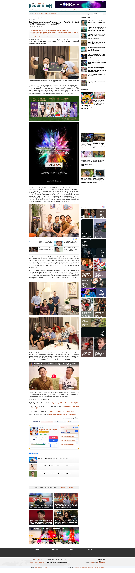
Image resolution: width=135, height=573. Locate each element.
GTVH (80, 567)
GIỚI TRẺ (98, 10)
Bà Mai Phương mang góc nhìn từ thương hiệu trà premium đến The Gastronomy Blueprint (96, 49)
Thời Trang (72, 551)
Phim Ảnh (71, 553)
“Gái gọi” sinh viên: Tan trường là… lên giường (96, 75)
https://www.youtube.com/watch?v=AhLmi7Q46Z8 (65, 403)
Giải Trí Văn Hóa (76, 567)
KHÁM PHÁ (87, 10)
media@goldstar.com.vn (66, 487)
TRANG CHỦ (37, 10)
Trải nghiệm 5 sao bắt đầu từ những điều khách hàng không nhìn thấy (97, 21)
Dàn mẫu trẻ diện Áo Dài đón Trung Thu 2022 (96, 81)
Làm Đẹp (36, 554)
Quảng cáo (36, 562)
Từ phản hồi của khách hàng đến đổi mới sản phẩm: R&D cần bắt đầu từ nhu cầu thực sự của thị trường (97, 29)
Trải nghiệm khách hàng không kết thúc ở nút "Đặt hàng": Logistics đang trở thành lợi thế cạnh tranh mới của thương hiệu (96, 36)
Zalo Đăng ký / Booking (48, 421)
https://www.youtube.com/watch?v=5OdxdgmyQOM (62, 414)
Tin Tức (36, 551)
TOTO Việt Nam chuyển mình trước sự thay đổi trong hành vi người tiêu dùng (97, 55)
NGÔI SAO (49, 10)
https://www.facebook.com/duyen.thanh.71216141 (68, 436)
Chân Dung (54, 553)
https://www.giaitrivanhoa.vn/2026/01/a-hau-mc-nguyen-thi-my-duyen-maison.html (68, 440)
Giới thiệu (31, 562)
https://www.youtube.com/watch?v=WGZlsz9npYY (63, 411)
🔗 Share (53, 440)
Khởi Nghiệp (55, 551)
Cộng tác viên (41, 562)
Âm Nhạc (71, 554)
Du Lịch (89, 553)
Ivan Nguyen (45, 567)
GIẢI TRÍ (75, 10)
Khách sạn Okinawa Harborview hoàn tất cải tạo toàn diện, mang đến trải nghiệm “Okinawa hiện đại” (97, 42)
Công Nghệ (89, 554)
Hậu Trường (37, 553)
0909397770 (91, 562)
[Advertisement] (54, 481)
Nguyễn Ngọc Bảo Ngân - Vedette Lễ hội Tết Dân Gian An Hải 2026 (45, 36)
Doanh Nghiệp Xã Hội (91, 567)
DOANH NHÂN (62, 10)
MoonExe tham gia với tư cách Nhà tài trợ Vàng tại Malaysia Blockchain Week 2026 (97, 62)
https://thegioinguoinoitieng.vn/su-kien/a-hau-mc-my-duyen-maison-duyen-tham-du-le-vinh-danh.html (68, 444)
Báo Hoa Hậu (102, 567)
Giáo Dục (89, 551)
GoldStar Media (37, 567)
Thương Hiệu (55, 554)
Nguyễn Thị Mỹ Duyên (48, 430)
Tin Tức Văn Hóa (97, 567)
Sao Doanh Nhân (37, 559)
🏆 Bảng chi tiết (64, 427)
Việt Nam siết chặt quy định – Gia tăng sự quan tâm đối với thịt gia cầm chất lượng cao (49, 30)
